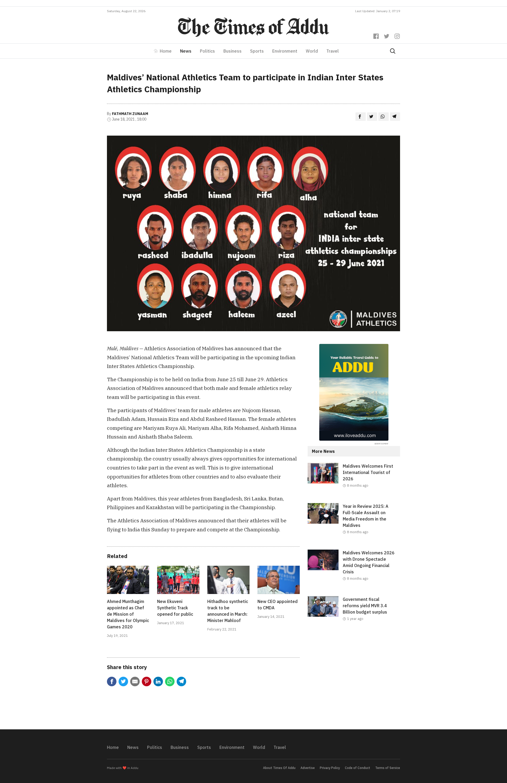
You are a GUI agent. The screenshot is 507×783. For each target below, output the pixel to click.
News (185, 51)
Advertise (308, 768)
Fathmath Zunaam (130, 113)
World (312, 51)
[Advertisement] (354, 680)
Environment (284, 51)
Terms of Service (387, 768)
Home (166, 51)
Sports (257, 51)
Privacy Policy (330, 768)
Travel (332, 51)
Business (232, 51)
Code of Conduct (357, 768)
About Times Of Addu (279, 768)
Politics (207, 51)
